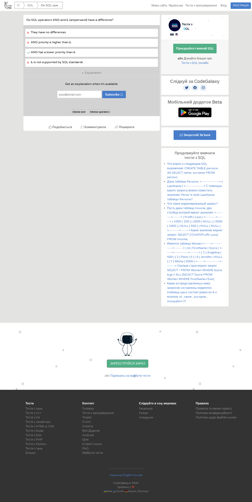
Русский (137, 475)
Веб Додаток (91, 431)
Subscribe (112, 94)
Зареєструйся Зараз (127, 363)
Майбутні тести (92, 453)
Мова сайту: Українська (167, 5)
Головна (88, 408)
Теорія (86, 417)
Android (88, 435)
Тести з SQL (33, 435)
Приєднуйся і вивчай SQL (195, 48)
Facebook (146, 408)
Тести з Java (33, 408)
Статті (86, 422)
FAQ (85, 448)
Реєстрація (240, 5)
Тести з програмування (201, 5)
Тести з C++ (33, 413)
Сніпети (87, 426)
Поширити (126, 127)
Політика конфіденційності (214, 413)
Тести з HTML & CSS (39, 426)
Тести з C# (32, 417)
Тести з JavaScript (38, 422)
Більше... (31, 453)
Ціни (85, 439)
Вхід (224, 5)
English (127, 475)
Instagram (146, 417)
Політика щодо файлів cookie (216, 417)
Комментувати (95, 127)
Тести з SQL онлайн (194, 63)
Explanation (93, 73)
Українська (116, 475)
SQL (30, 5)
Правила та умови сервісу (214, 408)
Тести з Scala (34, 431)
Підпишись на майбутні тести (130, 376)
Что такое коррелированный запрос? (192, 204)
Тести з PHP (33, 439)
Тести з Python (35, 444)
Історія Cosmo (92, 444)
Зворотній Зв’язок (196, 135)
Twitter (144, 413)
